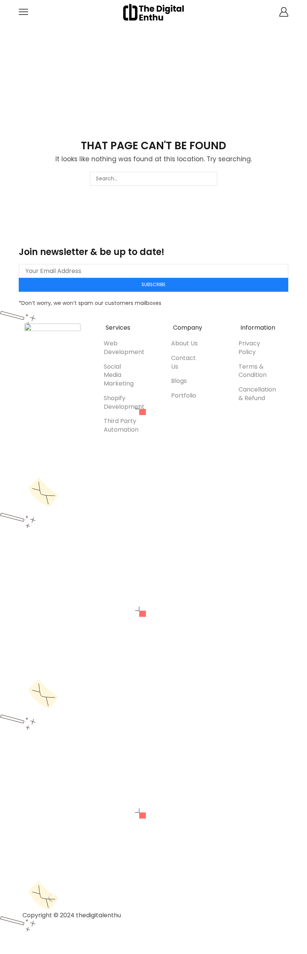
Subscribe (153, 285)
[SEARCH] (210, 179)
